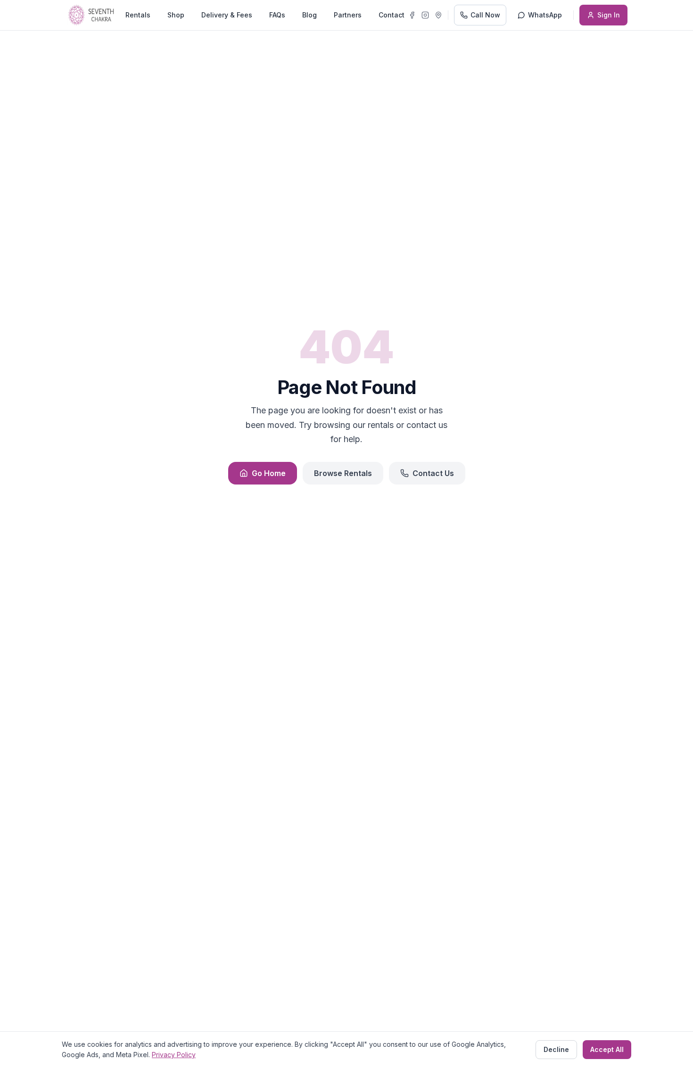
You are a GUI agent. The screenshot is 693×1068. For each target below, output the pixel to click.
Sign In (608, 15)
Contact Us (433, 473)
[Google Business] (438, 15)
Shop (175, 15)
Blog (309, 15)
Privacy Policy (174, 1055)
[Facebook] (412, 15)
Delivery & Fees (226, 15)
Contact (391, 15)
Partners (348, 15)
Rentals (137, 15)
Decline (556, 1049)
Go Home (269, 473)
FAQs (277, 15)
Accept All (607, 1049)
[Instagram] (425, 15)
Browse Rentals (343, 473)
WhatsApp (545, 15)
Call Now (485, 15)
